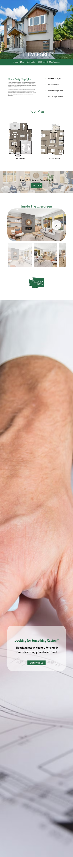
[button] (36, 140)
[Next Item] (56, 225)
